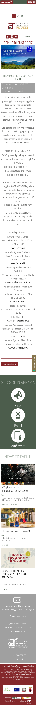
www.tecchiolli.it (18, 336)
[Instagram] (12, 36)
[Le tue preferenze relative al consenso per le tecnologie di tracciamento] (34, 363)
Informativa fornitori (18, 679)
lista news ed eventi (10, 364)
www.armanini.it (18, 301)
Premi (18, 425)
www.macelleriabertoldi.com (18, 282)
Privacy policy (12, 677)
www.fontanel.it (18, 263)
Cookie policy (20, 677)
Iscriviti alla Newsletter (18, 606)
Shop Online (5, 2)
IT (13, 15)
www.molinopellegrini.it (18, 320)
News (18, 405)
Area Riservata (18, 616)
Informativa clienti (29, 677)
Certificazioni (18, 446)
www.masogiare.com (18, 347)
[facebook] (8, 36)
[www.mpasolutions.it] (16, 697)
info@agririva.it (18, 659)
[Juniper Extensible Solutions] (26, 697)
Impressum (5, 677)
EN (18, 15)
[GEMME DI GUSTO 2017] (18, 69)
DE (22, 15)
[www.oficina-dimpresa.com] (29, 701)
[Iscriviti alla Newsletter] (18, 602)
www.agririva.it (18, 247)
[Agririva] (18, 31)
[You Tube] (16, 36)
